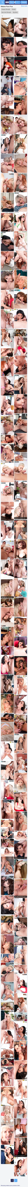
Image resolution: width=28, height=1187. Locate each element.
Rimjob (14, 9)
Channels (23, 2)
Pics (11, 2)
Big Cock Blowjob (6, 12)
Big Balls (15, 12)
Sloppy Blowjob (6, 9)
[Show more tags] (2, 15)
